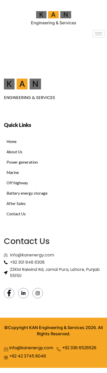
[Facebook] (9, 293)
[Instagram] (37, 293)
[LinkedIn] (23, 293)
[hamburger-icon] (98, 33)
